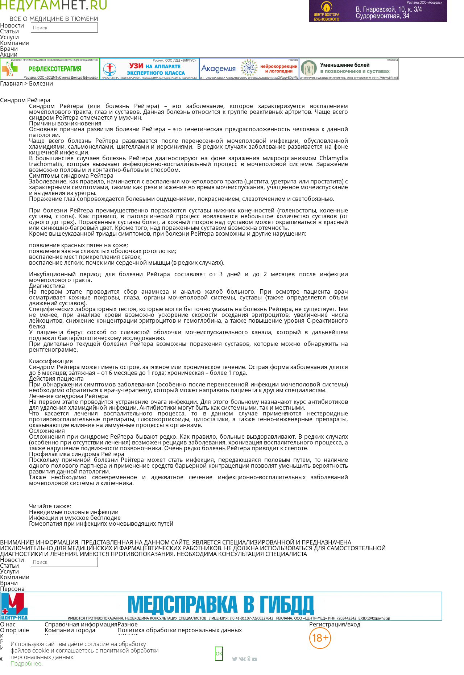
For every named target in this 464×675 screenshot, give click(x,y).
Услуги (9, 37)
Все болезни (53, 533)
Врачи (9, 49)
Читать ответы (431, 109)
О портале (14, 630)
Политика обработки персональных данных (179, 630)
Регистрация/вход (334, 624)
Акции (8, 54)
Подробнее (26, 663)
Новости (12, 25)
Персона (12, 589)
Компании (14, 43)
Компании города (70, 630)
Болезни (41, 83)
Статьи (9, 31)
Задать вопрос (375, 109)
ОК (219, 654)
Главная (11, 83)
